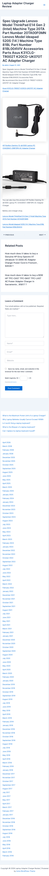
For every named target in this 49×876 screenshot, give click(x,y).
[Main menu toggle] (44, 4)
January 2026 (8, 454)
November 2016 (9, 822)
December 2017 (9, 774)
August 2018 (7, 744)
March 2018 (7, 763)
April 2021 (6, 625)
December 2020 (9, 640)
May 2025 (6, 480)
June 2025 (7, 476)
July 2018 (6, 748)
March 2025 (7, 487)
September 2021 (9, 606)
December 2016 (9, 818)
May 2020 (6, 666)
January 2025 (8, 495)
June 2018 (7, 751)
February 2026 (8, 450)
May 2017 (6, 800)
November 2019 (9, 688)
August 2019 (7, 699)
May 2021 (6, 621)
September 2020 (9, 651)
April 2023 (6, 536)
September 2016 (9, 830)
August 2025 (8, 472)
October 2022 (8, 558)
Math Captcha (10, 378)
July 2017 (6, 792)
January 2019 (8, 725)
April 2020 (6, 670)
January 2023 (8, 547)
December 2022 (9, 550)
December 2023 (9, 506)
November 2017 (9, 778)
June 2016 (7, 841)
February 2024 (8, 498)
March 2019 (7, 718)
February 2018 (8, 766)
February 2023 (8, 543)
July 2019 (6, 703)
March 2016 (7, 852)
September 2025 (9, 469)
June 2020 (7, 662)
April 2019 (6, 714)
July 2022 (6, 569)
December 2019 (9, 684)
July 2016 (6, 837)
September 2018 (9, 740)
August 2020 (8, 655)
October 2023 (8, 513)
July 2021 (6, 614)
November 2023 (9, 509)
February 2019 (8, 722)
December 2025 (9, 457)
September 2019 (9, 696)
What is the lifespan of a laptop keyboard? (19, 427)
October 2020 (8, 647)
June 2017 (6, 796)
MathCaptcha (13, 382)
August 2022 (8, 565)
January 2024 (8, 502)
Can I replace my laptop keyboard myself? (19, 431)
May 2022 (6, 576)
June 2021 (7, 617)
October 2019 (8, 692)
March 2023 (7, 539)
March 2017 (7, 807)
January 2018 (8, 770)
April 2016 (6, 848)
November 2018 (9, 733)
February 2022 (8, 588)
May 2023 (6, 532)
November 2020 (9, 644)
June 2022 (7, 573)
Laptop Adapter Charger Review (18, 5)
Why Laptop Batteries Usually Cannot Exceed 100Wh (23, 419)
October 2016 (8, 826)
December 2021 (9, 595)
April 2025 (6, 483)
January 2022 (8, 591)
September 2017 (9, 785)
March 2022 (7, 584)
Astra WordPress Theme (25, 871)
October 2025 (8, 465)
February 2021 (8, 632)
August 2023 (8, 521)
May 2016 (6, 845)
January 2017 (8, 815)
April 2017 (6, 804)
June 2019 (7, 707)
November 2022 (9, 554)
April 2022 (6, 580)
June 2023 (7, 528)
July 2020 (6, 658)
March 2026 (7, 446)
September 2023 (9, 517)
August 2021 (7, 610)
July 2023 (6, 524)
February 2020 (8, 677)
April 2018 (6, 759)
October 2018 (8, 737)
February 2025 (8, 491)
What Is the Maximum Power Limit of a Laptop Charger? (24, 416)
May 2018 (6, 755)
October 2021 (8, 603)
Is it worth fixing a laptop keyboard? (16, 423)
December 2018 (9, 729)
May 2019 (6, 711)
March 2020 (7, 673)
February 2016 (8, 856)
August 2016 (7, 833)
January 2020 (8, 681)
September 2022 (9, 562)
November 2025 (9, 461)
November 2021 (9, 599)
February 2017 (8, 811)
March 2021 (7, 629)
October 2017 (8, 781)
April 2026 (6, 442)
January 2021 (8, 636)
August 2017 (7, 789)
